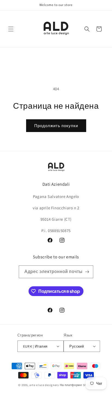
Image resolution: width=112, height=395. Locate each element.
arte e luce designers (44, 385)
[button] (11, 29)
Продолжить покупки (56, 125)
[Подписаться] (87, 271)
